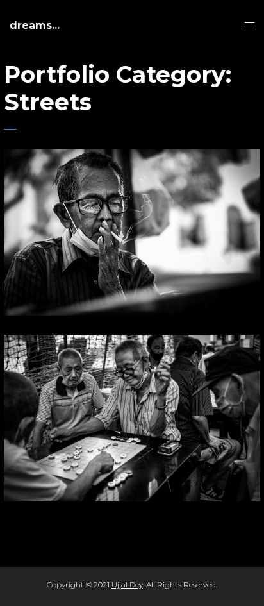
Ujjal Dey (127, 584)
